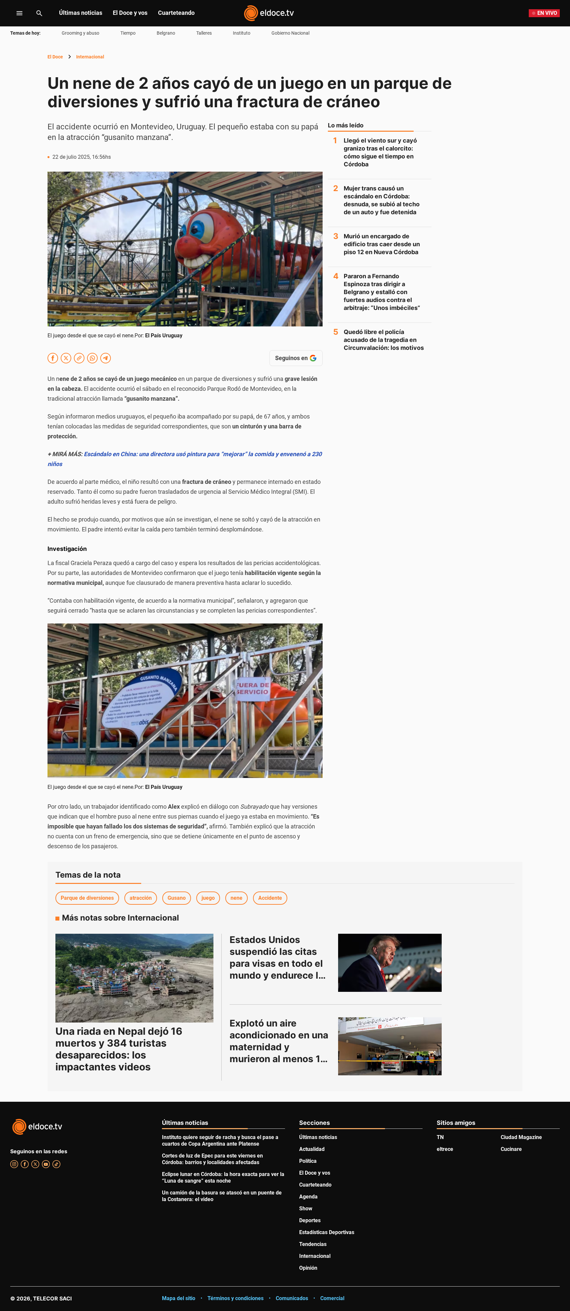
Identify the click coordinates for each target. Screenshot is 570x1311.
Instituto (241, 33)
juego (208, 898)
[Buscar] (39, 13)
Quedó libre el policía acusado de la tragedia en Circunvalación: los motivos (384, 339)
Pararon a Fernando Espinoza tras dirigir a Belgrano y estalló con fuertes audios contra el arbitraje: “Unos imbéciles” (382, 292)
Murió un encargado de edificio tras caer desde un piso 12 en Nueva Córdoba (382, 244)
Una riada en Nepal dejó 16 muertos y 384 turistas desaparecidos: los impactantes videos (118, 1049)
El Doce (55, 56)
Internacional (90, 56)
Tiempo (128, 33)
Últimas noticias (80, 12)
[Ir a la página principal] (269, 13)
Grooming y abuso (80, 33)
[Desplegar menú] (14, 13)
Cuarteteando (176, 12)
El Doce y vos (130, 12)
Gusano (177, 898)
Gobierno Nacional (290, 33)
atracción (141, 898)
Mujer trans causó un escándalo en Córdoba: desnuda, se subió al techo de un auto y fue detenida (382, 200)
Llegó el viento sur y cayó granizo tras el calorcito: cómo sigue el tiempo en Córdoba (380, 152)
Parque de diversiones (87, 898)
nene (236, 898)
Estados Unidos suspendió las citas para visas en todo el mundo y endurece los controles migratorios (281, 963)
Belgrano (166, 33)
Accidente (270, 898)
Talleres (204, 33)
